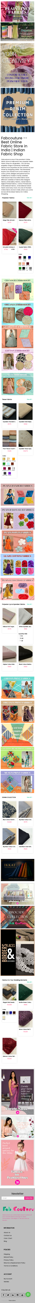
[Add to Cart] (5, 216)
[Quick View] (14, 216)
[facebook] (3, 1295)
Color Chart (8, 1238)
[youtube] (22, 1295)
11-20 (21, 638)
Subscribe (28, 1198)
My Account (8, 1279)
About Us (7, 1233)
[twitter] (8, 1295)
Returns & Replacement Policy (14, 1263)
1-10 (21, 636)
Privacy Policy (8, 1260)
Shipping (7, 1254)
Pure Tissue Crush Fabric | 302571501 (14, 449)
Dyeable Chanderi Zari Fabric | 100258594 (16, 422)
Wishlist (6, 1282)
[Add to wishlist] (9, 216)
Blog (5, 1241)
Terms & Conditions (11, 1266)
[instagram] (17, 1295)
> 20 (21, 641)
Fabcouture (12, 1300)
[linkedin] (13, 1295)
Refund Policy (8, 1257)
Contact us (8, 1235)
